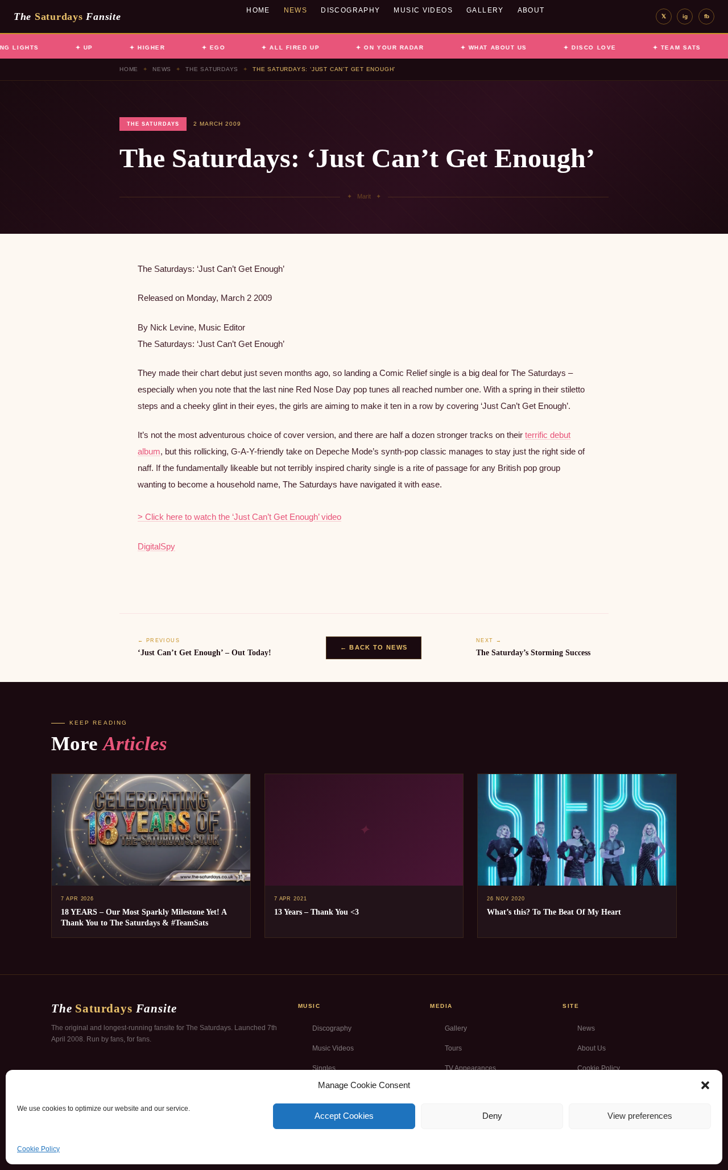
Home (258, 10)
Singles (324, 1068)
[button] (705, 1085)
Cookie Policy (38, 1149)
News (296, 10)
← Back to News (373, 647)
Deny (492, 1116)
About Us (591, 1048)
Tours (453, 1048)
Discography (350, 10)
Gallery (485, 10)
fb (706, 16)
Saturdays (67, 16)
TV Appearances (470, 1068)
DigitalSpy (156, 546)
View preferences (639, 1116)
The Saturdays (211, 69)
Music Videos (423, 10)
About (531, 10)
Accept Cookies (344, 1116)
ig (685, 16)
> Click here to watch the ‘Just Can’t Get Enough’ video (239, 517)
